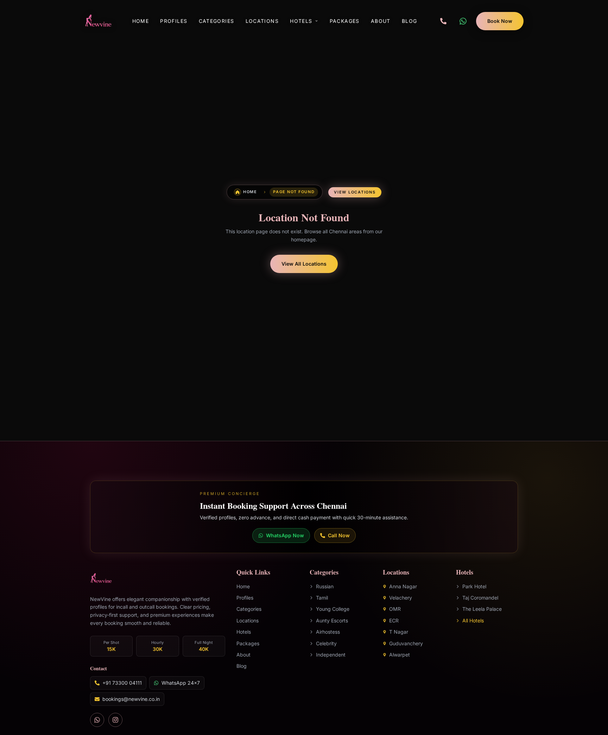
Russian (325, 586)
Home (140, 21)
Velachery (400, 598)
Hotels (301, 21)
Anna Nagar (403, 586)
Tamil (322, 598)
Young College (332, 609)
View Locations (355, 192)
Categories (216, 21)
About (381, 21)
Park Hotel (474, 586)
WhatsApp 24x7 (181, 683)
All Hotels (473, 620)
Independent (331, 655)
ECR (394, 620)
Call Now (339, 535)
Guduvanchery (406, 643)
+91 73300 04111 (122, 683)
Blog (409, 21)
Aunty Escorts (332, 620)
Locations (262, 21)
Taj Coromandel (480, 598)
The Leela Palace (482, 609)
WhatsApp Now (285, 535)
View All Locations (304, 264)
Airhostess (328, 632)
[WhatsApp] (463, 21)
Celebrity (326, 643)
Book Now (499, 21)
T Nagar (398, 632)
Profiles (173, 21)
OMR (395, 609)
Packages (345, 21)
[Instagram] (115, 720)
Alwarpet (399, 655)
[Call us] (443, 21)
